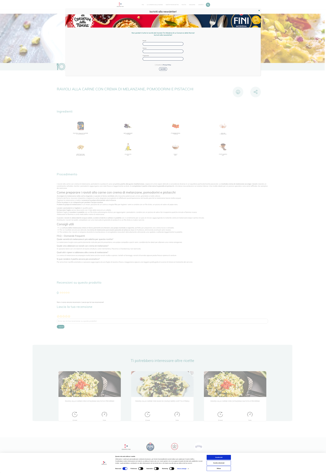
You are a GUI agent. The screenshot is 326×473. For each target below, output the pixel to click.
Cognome (146, 55)
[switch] (140, 468)
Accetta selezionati (218, 463)
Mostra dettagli (181, 468)
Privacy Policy (167, 65)
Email (144, 40)
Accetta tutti (218, 457)
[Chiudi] (259, 10)
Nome (145, 48)
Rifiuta (219, 468)
